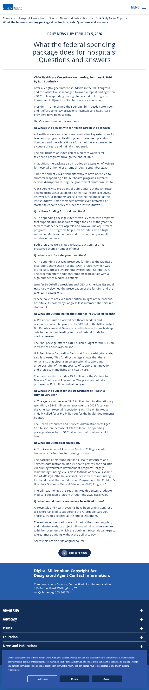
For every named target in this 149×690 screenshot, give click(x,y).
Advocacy (10, 619)
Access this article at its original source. (59, 541)
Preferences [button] (14, 670)
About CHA (11, 610)
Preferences (42, 679)
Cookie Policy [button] (66, 665)
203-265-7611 (64, 592)
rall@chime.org (44, 592)
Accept (106, 679)
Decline (74, 679)
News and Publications (20, 645)
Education (10, 636)
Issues (7, 628)
